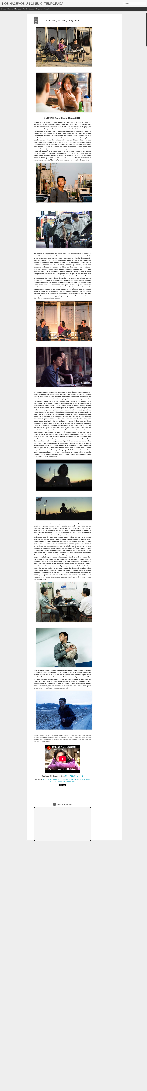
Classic (3, 9)
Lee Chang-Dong (60, 781)
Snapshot (39, 9)
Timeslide (47, 9)
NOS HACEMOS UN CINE (74, 776)
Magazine (17, 9)
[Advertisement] (103, 50)
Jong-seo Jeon (76, 779)
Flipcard (10, 9)
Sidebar (31, 9)
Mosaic (25, 9)
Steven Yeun (70, 781)
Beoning (49, 779)
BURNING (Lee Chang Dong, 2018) (63, 20)
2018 (44, 779)
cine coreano (65, 779)
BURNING (56, 779)
